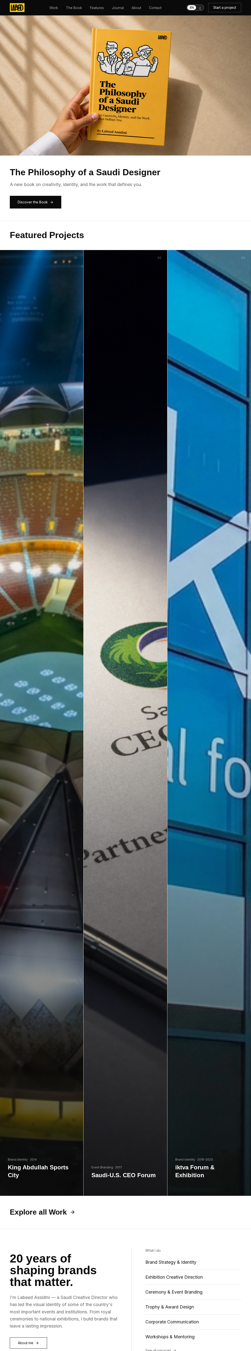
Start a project (224, 7)
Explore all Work (38, 1212)
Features (97, 8)
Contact (155, 8)
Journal (118, 8)
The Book (74, 8)
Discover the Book (33, 202)
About (136, 8)
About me (25, 1343)
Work (54, 8)
